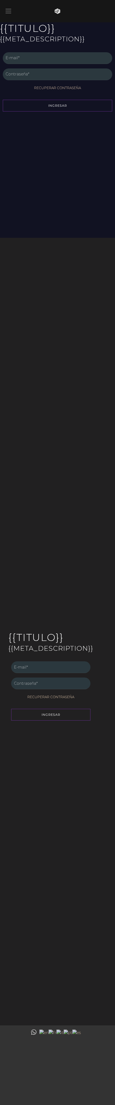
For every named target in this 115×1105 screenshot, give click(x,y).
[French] (52, 1032)
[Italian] (60, 1032)
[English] (44, 1032)
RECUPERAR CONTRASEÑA (57, 88)
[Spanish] (76, 1032)
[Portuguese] (68, 1032)
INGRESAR (57, 106)
